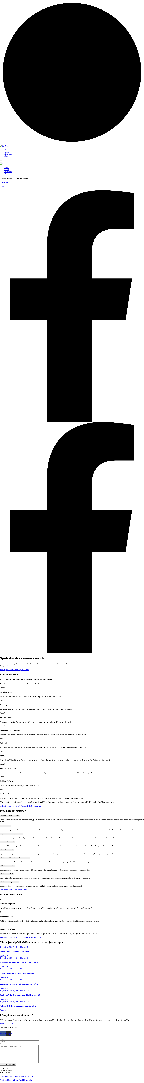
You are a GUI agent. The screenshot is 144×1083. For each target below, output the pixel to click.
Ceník (6, 152)
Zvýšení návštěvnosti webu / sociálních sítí (15, 858)
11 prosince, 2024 (6, 947)
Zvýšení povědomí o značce (10, 816)
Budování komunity (7, 850)
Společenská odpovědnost (9, 882)
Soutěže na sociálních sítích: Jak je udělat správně (19, 962)
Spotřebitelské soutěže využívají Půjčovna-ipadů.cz (18, 1080)
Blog (6, 156)
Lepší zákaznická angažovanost (11, 834)
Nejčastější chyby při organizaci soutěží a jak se (18, 1006)
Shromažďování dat (7, 842)
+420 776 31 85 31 (5, 182)
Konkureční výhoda (7, 874)
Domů (6, 150)
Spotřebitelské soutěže (21, 947)
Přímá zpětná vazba (7, 866)
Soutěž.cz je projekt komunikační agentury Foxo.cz (18, 1076)
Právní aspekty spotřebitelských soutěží (15, 951)
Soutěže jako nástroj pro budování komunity (17, 973)
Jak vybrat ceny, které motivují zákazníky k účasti (19, 984)
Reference (8, 154)
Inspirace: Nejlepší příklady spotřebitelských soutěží (20, 995)
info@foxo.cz (3, 186)
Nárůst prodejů (5, 826)
